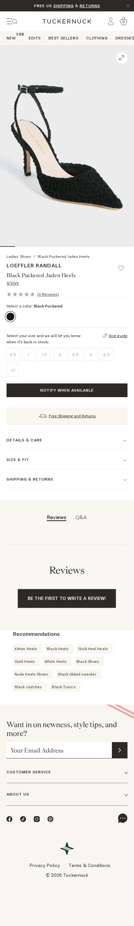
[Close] (128, 6)
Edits (35, 38)
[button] (123, 265)
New (11, 37)
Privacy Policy (44, 865)
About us (18, 794)
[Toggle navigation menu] (12, 21)
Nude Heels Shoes (31, 674)
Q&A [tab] (81, 517)
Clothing (97, 38)
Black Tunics (63, 686)
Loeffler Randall (34, 265)
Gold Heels (25, 661)
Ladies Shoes (19, 256)
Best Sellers (63, 38)
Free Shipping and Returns (72, 415)
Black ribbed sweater (77, 674)
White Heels (56, 661)
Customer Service (29, 771)
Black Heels (58, 648)
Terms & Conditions (89, 865)
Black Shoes (87, 661)
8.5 (75, 354)
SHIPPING (63, 5)
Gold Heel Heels (93, 648)
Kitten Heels (26, 648)
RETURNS (90, 5)
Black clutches (28, 686)
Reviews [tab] (56, 517)
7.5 (44, 354)
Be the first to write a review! (67, 598)
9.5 (106, 354)
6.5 (13, 354)
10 (13, 370)
